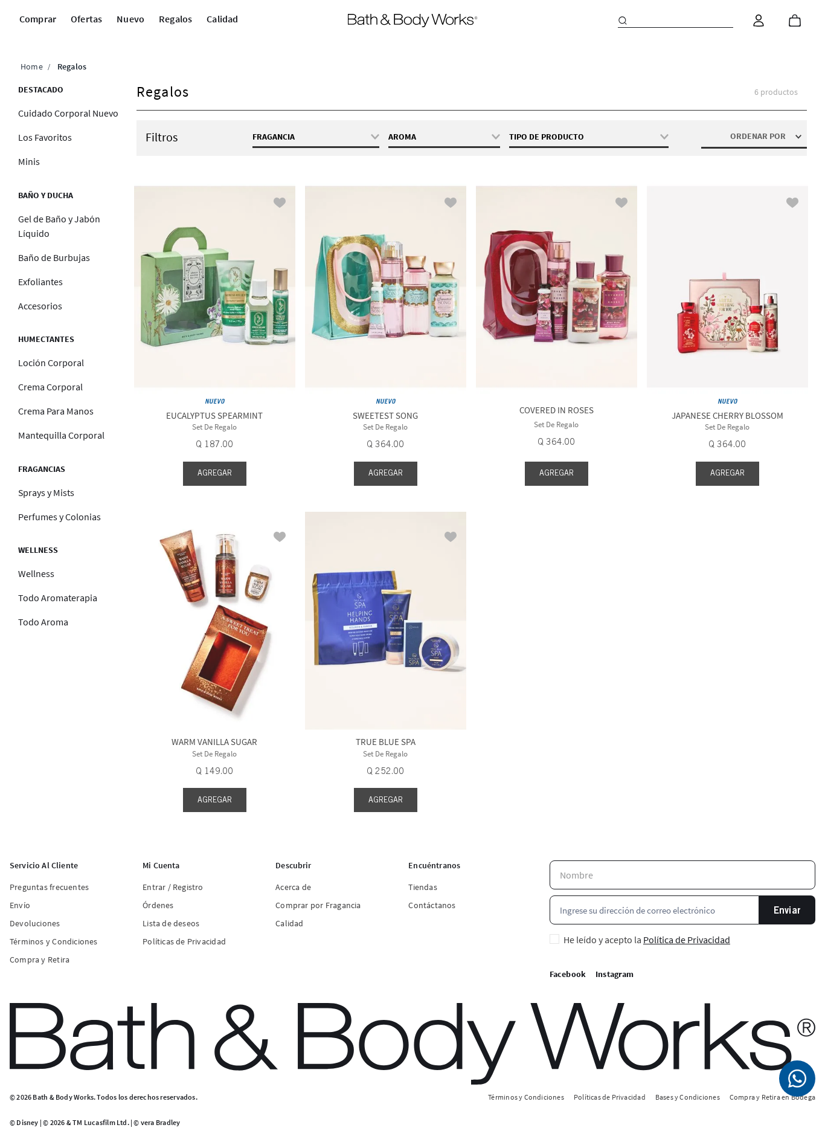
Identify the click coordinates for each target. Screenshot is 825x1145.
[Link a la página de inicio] (31, 66)
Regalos (71, 66)
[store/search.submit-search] (623, 20)
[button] (444, 136)
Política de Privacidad (686, 940)
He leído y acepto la (646, 939)
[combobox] (675, 20)
